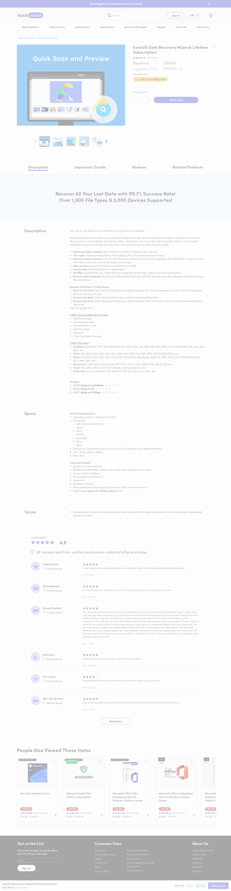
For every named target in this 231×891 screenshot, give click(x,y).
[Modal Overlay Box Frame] (115, 445)
